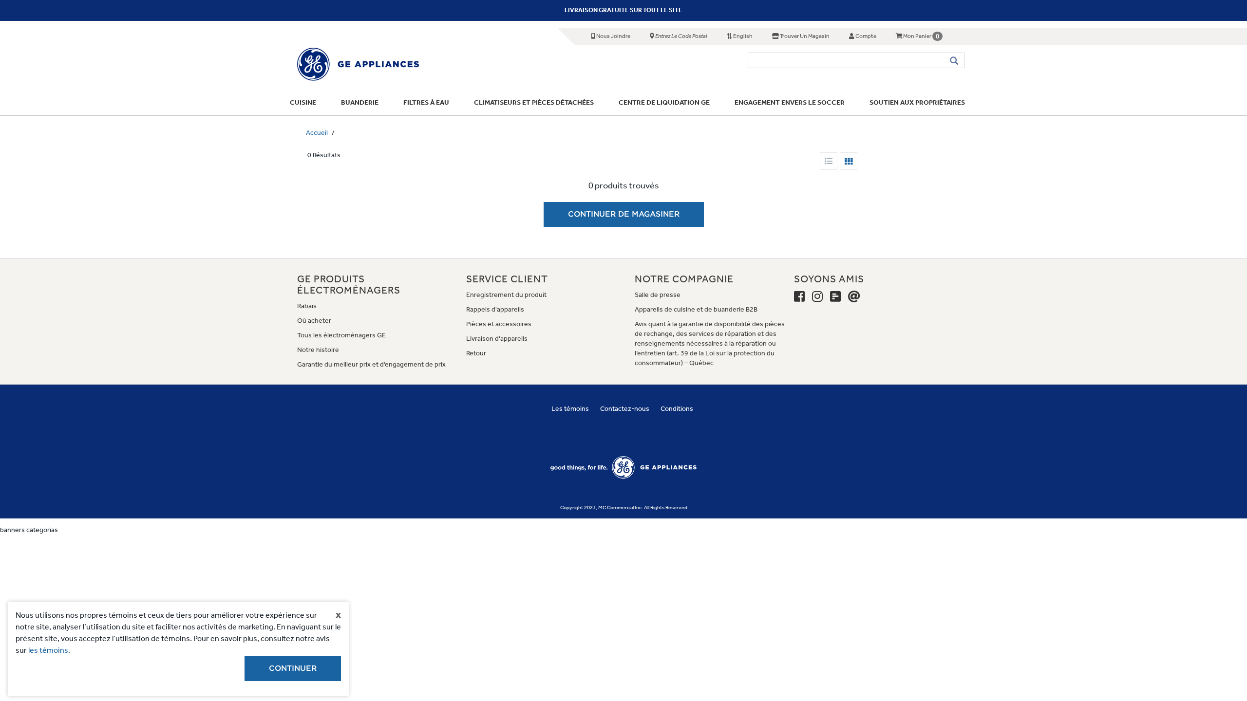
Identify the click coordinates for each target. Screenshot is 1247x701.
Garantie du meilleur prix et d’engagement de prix (371, 364)
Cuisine (303, 102)
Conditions (677, 409)
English (742, 36)
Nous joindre (612, 36)
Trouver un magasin (804, 36)
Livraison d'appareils (497, 338)
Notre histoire (318, 350)
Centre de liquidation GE (664, 102)
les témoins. (49, 650)
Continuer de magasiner (624, 214)
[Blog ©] (835, 297)
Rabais (307, 306)
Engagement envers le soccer (790, 102)
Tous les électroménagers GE (341, 335)
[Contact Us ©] (854, 297)
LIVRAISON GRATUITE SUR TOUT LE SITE (623, 10)
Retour (476, 353)
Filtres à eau (426, 102)
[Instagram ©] (817, 297)
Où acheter (314, 320)
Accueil (317, 133)
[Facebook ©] (799, 297)
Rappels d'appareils (495, 309)
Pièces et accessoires (498, 324)
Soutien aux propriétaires (917, 102)
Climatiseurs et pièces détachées (534, 102)
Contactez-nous (624, 409)
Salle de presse (657, 295)
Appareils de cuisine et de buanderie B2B (696, 309)
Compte (865, 36)
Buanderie (359, 102)
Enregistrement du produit (506, 295)
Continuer (293, 668)
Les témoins (570, 409)
